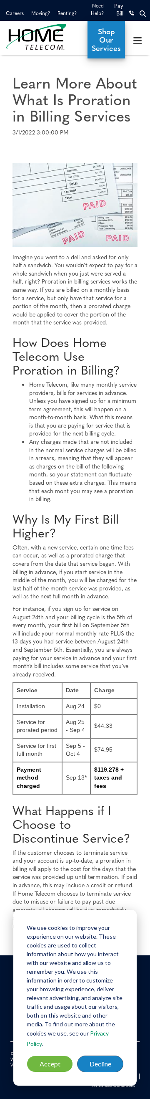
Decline (100, 1064)
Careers (15, 13)
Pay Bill (118, 9)
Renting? (67, 13)
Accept (50, 1064)
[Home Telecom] (43, 37)
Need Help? (97, 9)
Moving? (40, 13)
